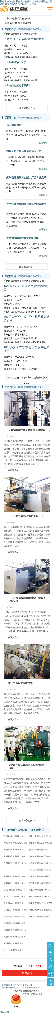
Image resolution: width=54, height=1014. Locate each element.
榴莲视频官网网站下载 (22, 984)
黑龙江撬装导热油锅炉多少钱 (15, 842)
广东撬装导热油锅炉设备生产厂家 (16, 863)
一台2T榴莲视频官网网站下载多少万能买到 (27, 599)
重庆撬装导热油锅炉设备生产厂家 (16, 856)
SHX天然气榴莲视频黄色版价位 (23, 151)
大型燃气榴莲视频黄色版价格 (22, 238)
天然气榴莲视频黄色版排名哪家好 (26, 430)
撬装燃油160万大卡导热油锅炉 (41, 842)
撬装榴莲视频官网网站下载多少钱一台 (41, 896)
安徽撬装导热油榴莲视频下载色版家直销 (16, 930)
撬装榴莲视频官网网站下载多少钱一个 (16, 923)
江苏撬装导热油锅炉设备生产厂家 (41, 869)
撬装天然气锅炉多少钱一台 (40, 889)
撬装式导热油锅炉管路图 (13, 903)
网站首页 (6, 984)
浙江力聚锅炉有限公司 (20, 683)
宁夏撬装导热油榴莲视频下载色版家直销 (16, 943)
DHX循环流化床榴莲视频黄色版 (24, 39)
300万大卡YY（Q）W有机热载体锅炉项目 (26, 318)
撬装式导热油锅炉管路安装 (14, 916)
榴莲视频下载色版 (32, 991)
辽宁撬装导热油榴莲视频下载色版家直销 (41, 883)
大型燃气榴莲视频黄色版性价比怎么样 (26, 766)
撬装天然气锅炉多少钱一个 (14, 889)
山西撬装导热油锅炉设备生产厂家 (41, 863)
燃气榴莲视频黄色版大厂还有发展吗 (26, 177)
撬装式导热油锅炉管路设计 (14, 896)
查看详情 (43, 142)
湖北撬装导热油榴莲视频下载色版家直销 (41, 876)
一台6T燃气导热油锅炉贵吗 (23, 516)
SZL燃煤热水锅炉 (15, 62)
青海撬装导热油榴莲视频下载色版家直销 (16, 936)
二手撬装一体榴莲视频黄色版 (15, 909)
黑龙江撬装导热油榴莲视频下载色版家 (41, 909)
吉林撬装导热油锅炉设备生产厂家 (16, 849)
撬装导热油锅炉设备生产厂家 (40, 903)
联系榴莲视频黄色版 (31, 987)
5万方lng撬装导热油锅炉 (13, 950)
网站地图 (4, 1012)
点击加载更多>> (27, 108)
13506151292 (34, 966)
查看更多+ (13, 470)
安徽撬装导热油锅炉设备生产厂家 (41, 849)
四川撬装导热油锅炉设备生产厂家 (16, 836)
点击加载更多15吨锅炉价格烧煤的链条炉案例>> (27, 378)
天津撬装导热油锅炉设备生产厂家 (16, 876)
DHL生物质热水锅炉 (17, 85)
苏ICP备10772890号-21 (33, 994)
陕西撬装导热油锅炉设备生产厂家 (41, 856)
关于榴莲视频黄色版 (11, 987)
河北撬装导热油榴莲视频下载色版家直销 (41, 916)
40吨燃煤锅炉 (14, 125)
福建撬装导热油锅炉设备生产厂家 (16, 883)
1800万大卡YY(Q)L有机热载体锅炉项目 (26, 349)
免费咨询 (27, 973)
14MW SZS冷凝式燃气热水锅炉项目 (26, 287)
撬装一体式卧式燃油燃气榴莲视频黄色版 (41, 836)
